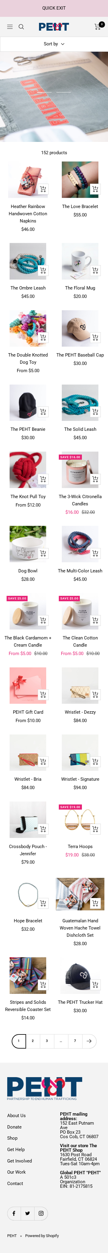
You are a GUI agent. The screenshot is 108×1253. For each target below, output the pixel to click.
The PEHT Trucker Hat (80, 1002)
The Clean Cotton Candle (80, 641)
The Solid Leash (80, 429)
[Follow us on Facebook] (14, 1213)
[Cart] (97, 27)
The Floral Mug (80, 288)
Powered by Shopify (42, 1235)
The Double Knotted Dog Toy (28, 358)
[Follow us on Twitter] (27, 1213)
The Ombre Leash (28, 288)
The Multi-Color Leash (80, 571)
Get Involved (19, 1161)
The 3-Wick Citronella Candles (80, 500)
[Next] (89, 1041)
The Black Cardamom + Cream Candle (28, 641)
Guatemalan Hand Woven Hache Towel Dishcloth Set (80, 928)
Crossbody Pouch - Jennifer (28, 850)
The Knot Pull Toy (28, 496)
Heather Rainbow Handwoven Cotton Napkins (28, 214)
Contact (15, 1183)
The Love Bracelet (80, 206)
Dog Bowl (28, 571)
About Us (16, 1115)
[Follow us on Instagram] (41, 1213)
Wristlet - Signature (80, 779)
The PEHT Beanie (27, 429)
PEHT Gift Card (28, 712)
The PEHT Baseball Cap (80, 355)
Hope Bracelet (28, 921)
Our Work (16, 1172)
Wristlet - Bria (27, 779)
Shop (12, 1138)
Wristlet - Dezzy (80, 712)
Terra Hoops (80, 846)
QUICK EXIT (54, 8)
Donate (14, 1127)
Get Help (16, 1149)
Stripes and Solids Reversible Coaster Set (28, 1006)
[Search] (21, 26)
